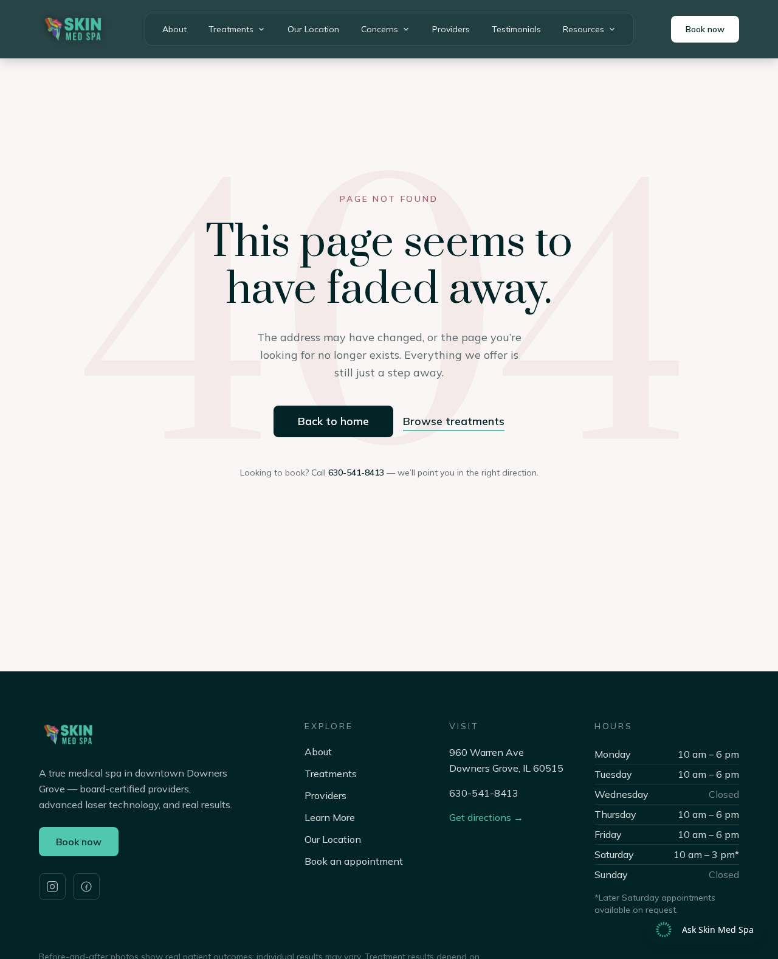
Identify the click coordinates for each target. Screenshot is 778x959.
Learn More (330, 817)
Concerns (379, 29)
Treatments (230, 29)
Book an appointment (354, 861)
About (174, 29)
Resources (583, 29)
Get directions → (486, 817)
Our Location (313, 29)
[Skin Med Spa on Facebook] (86, 886)
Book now (705, 29)
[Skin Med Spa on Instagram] (52, 886)
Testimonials (516, 29)
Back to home (333, 421)
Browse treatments (453, 421)
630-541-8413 (356, 472)
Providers (451, 29)
